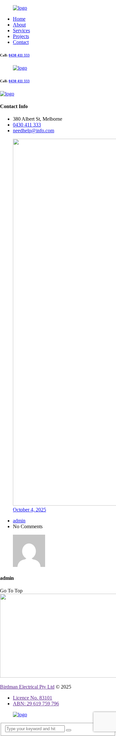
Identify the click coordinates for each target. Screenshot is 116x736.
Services (21, 30)
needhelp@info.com (33, 130)
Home (19, 19)
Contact (21, 42)
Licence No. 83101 (32, 698)
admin (19, 520)
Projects (21, 36)
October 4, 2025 (29, 509)
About (19, 24)
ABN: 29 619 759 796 (36, 703)
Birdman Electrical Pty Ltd (27, 687)
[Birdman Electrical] (20, 8)
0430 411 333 (19, 55)
